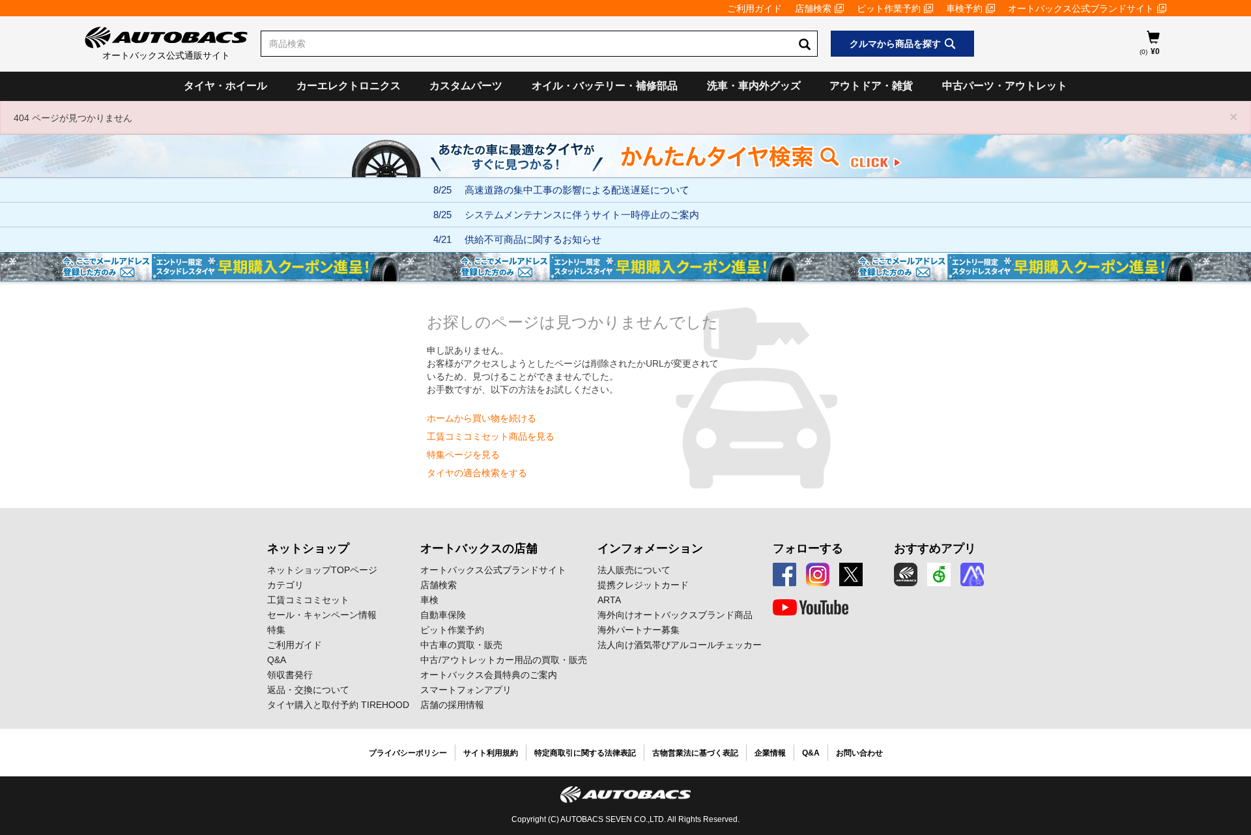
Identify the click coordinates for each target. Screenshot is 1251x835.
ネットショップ (308, 548)
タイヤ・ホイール (225, 85)
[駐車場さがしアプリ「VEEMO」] (939, 574)
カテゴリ (285, 585)
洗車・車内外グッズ (754, 85)
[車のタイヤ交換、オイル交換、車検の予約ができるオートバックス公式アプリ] (905, 574)
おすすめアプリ (935, 548)
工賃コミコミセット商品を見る (490, 436)
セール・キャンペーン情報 (322, 615)
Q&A (276, 660)
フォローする (808, 548)
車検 (429, 600)
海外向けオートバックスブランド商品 (675, 615)
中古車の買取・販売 (461, 645)
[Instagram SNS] (817, 574)
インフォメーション (650, 548)
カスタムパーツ (465, 85)
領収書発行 (290, 675)
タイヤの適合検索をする (477, 473)
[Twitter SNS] (851, 574)
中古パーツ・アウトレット (1004, 85)
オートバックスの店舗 (479, 548)
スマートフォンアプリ (465, 690)
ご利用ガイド (754, 8)
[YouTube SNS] (810, 607)
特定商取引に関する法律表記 (585, 752)
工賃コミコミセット (308, 600)
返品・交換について (308, 690)
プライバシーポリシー (408, 752)
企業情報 (770, 752)
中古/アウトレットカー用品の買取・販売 (503, 660)
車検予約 (964, 8)
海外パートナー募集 (638, 630)
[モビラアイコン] (972, 574)
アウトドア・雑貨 (871, 85)
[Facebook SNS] (784, 574)
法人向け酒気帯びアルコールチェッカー (679, 645)
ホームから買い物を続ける (481, 418)
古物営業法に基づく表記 (695, 752)
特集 (276, 630)
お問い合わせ (859, 752)
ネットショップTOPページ (322, 570)
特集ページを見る (463, 454)
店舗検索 (813, 8)
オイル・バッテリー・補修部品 (605, 85)
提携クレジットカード (643, 585)
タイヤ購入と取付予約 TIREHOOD (338, 705)
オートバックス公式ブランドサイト (1081, 8)
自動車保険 (443, 615)
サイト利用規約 (490, 752)
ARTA (609, 600)
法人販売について (633, 570)
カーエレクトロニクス (348, 85)
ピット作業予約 (889, 8)
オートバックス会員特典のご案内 (488, 675)
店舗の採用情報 (452, 705)
